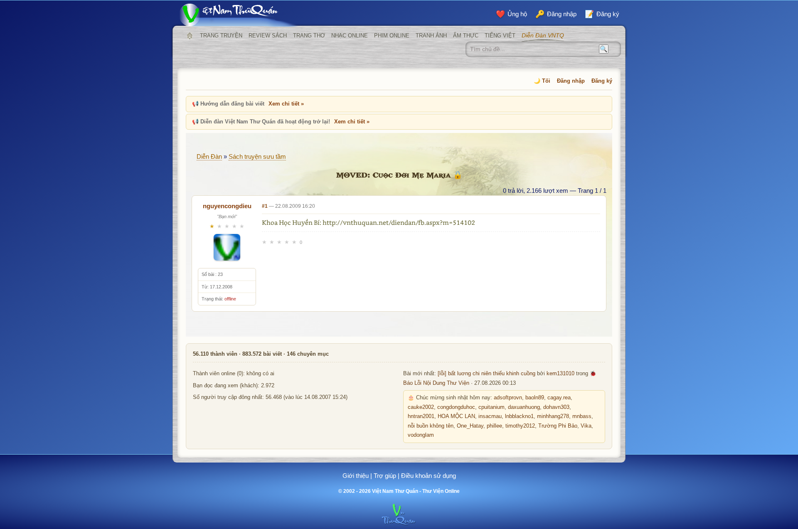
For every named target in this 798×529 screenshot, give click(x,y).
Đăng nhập (571, 81)
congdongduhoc (456, 407)
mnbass (581, 416)
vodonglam (421, 435)
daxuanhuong (524, 407)
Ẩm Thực (465, 35)
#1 (265, 206)
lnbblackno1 (519, 416)
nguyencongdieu (227, 205)
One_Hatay (470, 426)
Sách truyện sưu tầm (257, 156)
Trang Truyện (221, 35)
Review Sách (268, 35)
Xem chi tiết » (286, 104)
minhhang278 (553, 416)
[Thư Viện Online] (239, 15)
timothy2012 (520, 426)
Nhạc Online (349, 35)
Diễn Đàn (209, 156)
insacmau (490, 416)
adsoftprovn (508, 398)
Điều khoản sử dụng (428, 475)
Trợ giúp (385, 475)
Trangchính (189, 35)
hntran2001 (421, 416)
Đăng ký (601, 81)
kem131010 (560, 373)
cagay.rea (559, 398)
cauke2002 (421, 407)
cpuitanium (491, 407)
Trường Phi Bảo (557, 426)
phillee (494, 426)
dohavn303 (556, 407)
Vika (586, 426)
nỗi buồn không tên (430, 426)
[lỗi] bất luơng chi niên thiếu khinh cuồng (486, 373)
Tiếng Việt (500, 35)
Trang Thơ (309, 35)
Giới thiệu (355, 475)
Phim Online (391, 35)
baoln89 (534, 398)
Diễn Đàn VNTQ (543, 35)
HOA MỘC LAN (456, 416)
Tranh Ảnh (431, 35)
